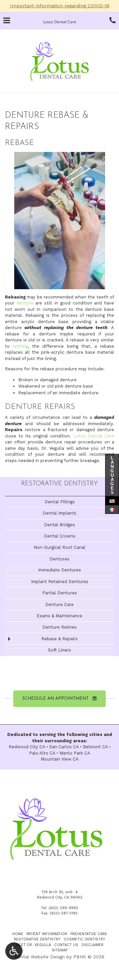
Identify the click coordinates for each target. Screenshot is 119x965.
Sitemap (59, 950)
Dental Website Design (40, 956)
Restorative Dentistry (59, 484)
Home (17, 934)
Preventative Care (88, 934)
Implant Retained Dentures (59, 581)
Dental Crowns (59, 536)
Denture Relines (59, 627)
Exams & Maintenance (59, 615)
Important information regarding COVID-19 (59, 5)
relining (20, 346)
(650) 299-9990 (63, 908)
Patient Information (46, 934)
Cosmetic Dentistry (84, 939)
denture (25, 303)
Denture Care (59, 604)
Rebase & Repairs (59, 638)
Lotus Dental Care (93, 435)
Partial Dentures (59, 592)
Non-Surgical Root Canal (59, 547)
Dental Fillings (60, 501)
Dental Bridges (59, 524)
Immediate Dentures (59, 569)
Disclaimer (92, 945)
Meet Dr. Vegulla (33, 945)
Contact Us (66, 945)
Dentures (59, 558)
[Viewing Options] (14, 951)
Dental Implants (59, 513)
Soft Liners (59, 650)
